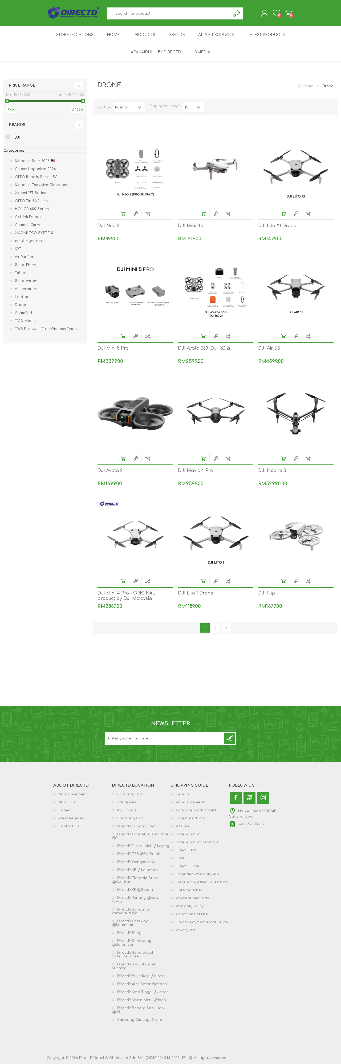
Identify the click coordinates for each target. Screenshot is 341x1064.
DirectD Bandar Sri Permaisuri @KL (131, 911)
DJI (17, 137)
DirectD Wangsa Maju (136, 862)
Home (308, 86)
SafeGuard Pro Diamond (198, 842)
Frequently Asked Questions (202, 882)
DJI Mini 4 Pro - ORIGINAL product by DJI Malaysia (126, 596)
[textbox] (169, 13)
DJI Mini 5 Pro (113, 348)
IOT (18, 249)
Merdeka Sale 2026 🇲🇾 (35, 161)
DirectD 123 (186, 850)
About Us (67, 802)
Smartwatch (26, 281)
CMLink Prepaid (29, 217)
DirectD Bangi (129, 933)
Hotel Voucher (189, 890)
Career (65, 810)
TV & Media (25, 321)
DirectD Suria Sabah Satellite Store (133, 954)
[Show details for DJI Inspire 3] (296, 413)
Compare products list (196, 810)
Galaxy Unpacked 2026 (35, 169)
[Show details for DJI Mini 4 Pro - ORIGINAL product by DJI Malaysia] (135, 536)
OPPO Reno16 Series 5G (36, 177)
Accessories (26, 289)
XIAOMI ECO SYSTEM (34, 233)
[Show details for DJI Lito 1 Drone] (215, 536)
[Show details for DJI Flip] (296, 536)
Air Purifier (24, 257)
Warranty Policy (190, 906)
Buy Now (123, 214)
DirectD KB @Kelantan (137, 870)
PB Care (183, 826)
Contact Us (69, 826)
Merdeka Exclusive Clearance (41, 185)
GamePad (23, 313)
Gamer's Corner (29, 225)
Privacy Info (186, 930)
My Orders (126, 810)
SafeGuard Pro (189, 834)
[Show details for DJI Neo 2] (135, 169)
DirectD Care (187, 866)
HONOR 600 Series (32, 209)
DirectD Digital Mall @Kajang (143, 846)
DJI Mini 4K (190, 225)
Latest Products (190, 818)
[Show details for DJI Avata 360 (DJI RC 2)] (215, 291)
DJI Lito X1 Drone (277, 225)
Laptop (21, 297)
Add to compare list (147, 214)
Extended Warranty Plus (198, 874)
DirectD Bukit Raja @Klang (141, 976)
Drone (20, 305)
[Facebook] (236, 798)
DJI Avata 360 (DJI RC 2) (204, 348)
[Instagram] (263, 798)
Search (237, 13)
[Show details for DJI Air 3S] (296, 291)
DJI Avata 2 (110, 470)
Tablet (21, 273)
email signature (29, 241)
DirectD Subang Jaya (136, 826)
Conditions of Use (192, 914)
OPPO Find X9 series (33, 201)
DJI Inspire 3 (272, 470)
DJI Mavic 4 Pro (195, 470)
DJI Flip (266, 593)
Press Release (71, 818)
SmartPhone (26, 265)
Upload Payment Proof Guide (202, 922)
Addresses (126, 802)
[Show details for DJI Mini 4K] (215, 169)
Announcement (73, 794)
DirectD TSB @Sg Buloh (138, 854)
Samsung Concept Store (139, 1020)
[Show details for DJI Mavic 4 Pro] (215, 413)
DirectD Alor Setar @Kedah (142, 984)
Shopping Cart (288, 13)
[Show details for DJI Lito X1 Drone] (296, 169)
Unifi (180, 858)
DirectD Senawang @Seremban (131, 942)
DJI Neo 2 (108, 225)
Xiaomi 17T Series (30, 193)
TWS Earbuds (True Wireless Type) (46, 329)
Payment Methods (192, 898)
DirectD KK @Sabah (135, 890)
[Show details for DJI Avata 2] (135, 413)
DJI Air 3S (269, 348)
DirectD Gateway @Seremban (130, 923)
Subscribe (229, 738)
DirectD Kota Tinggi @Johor (142, 992)
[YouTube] (249, 798)
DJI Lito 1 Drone (195, 593)
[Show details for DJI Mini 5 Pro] (135, 291)
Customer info (130, 794)
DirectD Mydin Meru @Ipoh (141, 1000)
